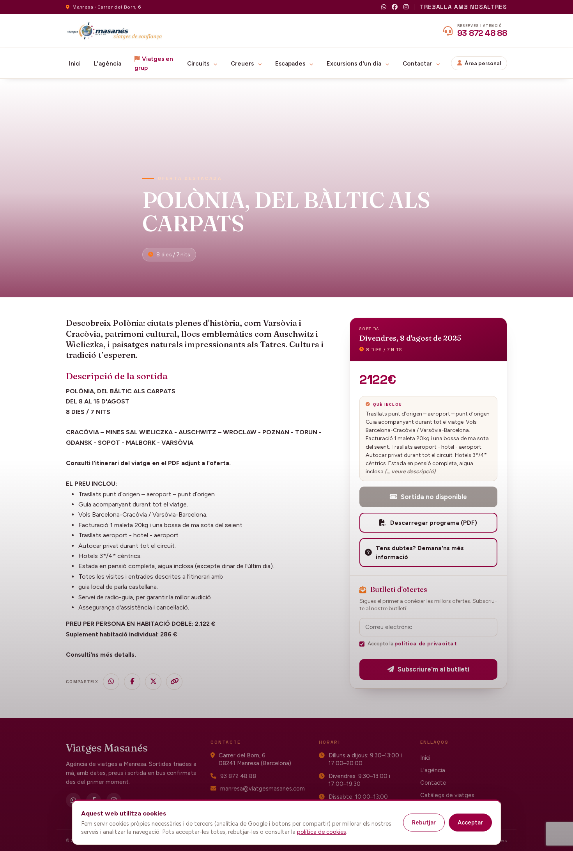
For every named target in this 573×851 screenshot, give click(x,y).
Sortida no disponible (434, 497)
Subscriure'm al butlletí (433, 669)
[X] (153, 681)
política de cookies (321, 831)
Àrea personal (483, 63)
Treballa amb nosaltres (463, 7)
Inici (75, 63)
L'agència (107, 63)
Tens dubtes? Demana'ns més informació (420, 552)
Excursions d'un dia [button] (355, 63)
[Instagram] (406, 7)
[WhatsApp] (383, 7)
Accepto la (412, 643)
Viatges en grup (153, 63)
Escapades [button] (291, 63)
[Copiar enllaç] (174, 681)
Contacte (433, 782)
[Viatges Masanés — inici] (115, 30)
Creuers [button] (243, 63)
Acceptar (470, 822)
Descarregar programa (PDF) (433, 522)
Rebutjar (424, 822)
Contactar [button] (418, 63)
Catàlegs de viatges (447, 795)
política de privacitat (425, 643)
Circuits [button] (199, 63)
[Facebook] (395, 7)
